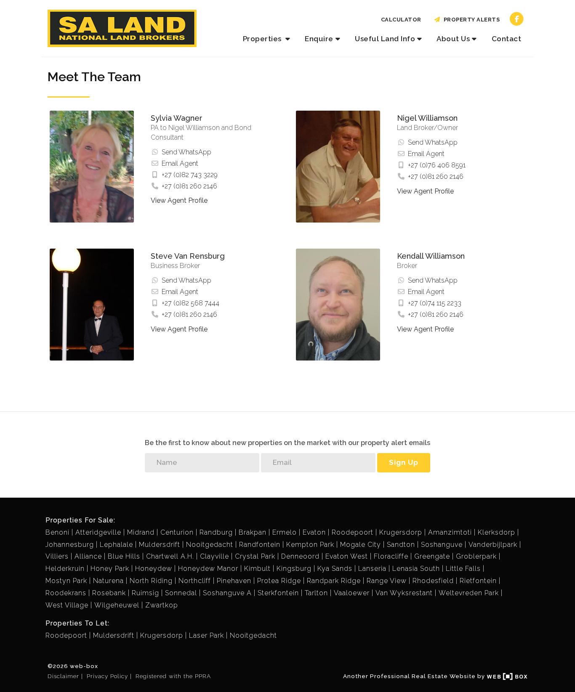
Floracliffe (391, 556)
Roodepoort (352, 532)
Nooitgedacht (209, 545)
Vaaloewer (352, 593)
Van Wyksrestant (404, 593)
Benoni (57, 532)
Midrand (140, 532)
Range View (387, 581)
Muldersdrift (159, 545)
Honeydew (153, 569)
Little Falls (463, 569)
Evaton (314, 532)
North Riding (151, 581)
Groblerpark (476, 556)
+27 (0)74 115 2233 (434, 303)
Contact (507, 38)
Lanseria (372, 569)
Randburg (216, 532)
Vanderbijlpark (493, 545)
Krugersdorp (400, 532)
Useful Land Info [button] (385, 38)
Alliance (88, 556)
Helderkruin (65, 569)
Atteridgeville (98, 532)
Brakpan (252, 532)
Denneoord (300, 556)
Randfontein (259, 545)
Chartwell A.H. (170, 556)
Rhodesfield (433, 581)
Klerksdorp (496, 532)
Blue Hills (124, 556)
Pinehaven (234, 581)
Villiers (57, 556)
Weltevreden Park (469, 593)
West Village (66, 605)
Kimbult (257, 569)
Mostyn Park (66, 581)
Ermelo (284, 532)
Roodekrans (65, 593)
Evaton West (346, 556)
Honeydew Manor (208, 569)
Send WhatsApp (186, 152)
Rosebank (109, 593)
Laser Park (206, 635)
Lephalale (116, 545)
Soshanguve (442, 545)
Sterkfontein (278, 593)
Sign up (403, 462)
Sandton (401, 545)
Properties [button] (263, 38)
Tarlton (316, 593)
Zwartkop (161, 605)
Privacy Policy (107, 676)
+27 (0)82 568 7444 (190, 303)
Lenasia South (416, 569)
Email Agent (180, 163)
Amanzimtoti (450, 532)
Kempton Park (310, 545)
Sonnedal (181, 593)
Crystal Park (255, 556)
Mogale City (360, 545)
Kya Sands (334, 569)
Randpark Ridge (334, 581)
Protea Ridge (279, 581)
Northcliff (194, 581)
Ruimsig (145, 593)
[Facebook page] (516, 18)
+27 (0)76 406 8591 (437, 165)
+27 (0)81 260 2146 (189, 186)
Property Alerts (470, 19)
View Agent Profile (179, 200)
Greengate (432, 556)
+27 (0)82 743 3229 (190, 175)
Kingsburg (294, 569)
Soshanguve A (227, 593)
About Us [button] (453, 38)
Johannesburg (69, 545)
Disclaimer (63, 676)
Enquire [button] (319, 38)
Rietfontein (478, 581)
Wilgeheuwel (116, 605)
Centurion (177, 532)
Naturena (108, 581)
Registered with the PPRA (173, 676)
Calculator (401, 19)
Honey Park (110, 569)
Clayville (214, 556)
